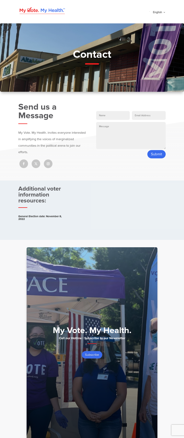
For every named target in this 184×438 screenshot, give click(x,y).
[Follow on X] (36, 163)
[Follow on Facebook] (23, 163)
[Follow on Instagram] (48, 163)
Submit (156, 154)
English (157, 12)
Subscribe (92, 355)
